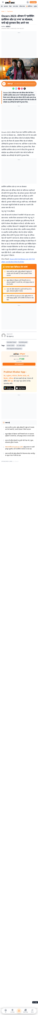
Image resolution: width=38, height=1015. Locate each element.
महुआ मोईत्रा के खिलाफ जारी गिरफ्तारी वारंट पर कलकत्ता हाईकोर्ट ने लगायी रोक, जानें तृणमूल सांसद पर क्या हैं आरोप (20, 282)
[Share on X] (25, 89)
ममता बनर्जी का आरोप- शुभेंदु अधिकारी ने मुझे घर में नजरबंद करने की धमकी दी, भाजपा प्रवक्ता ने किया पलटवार (19, 273)
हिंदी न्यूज (10, 381)
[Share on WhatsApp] (13, 89)
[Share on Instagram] (22, 89)
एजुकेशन (36, 6)
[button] (19, 69)
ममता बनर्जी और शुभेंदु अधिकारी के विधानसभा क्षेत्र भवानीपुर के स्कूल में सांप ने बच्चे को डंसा (20, 454)
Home (2, 11)
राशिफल (11, 378)
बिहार (10, 6)
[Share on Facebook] (16, 89)
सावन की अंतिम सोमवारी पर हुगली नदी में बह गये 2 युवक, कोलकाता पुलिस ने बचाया (19, 290)
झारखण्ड (6, 6)
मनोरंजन (14, 376)
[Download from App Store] (20, 388)
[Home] (10, 2)
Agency (8, 26)
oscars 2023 (10, 345)
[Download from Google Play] (9, 388)
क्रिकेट (6, 378)
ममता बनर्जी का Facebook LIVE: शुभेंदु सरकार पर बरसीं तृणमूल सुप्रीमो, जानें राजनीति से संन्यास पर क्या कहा (20, 298)
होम (2, 6)
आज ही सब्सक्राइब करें (19, 364)
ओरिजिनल (30, 6)
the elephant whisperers (14, 348)
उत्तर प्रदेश (15, 6)
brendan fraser (11, 342)
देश (4, 376)
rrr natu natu (21, 345)
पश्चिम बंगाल (22, 6)
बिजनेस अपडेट (22, 376)
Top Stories (10, 11)
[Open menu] (2, 2)
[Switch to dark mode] (27, 2)
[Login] (19, 1010)
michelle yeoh (23, 342)
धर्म (28, 376)
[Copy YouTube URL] (19, 89)
